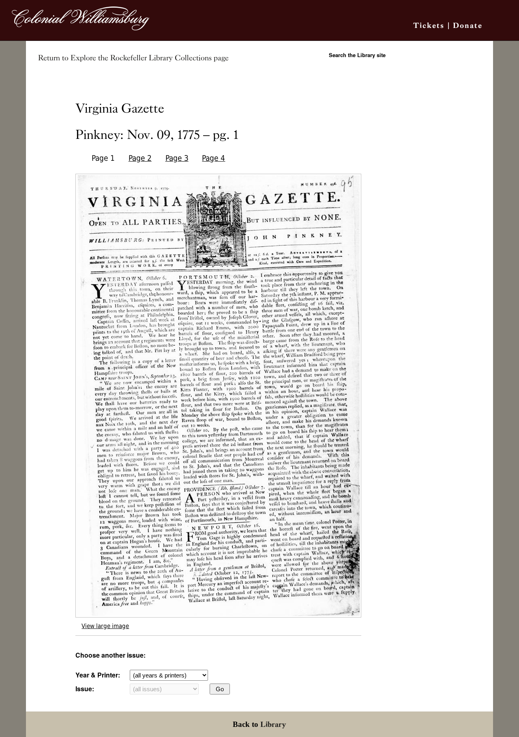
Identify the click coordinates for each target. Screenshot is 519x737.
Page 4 (213, 158)
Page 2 (140, 158)
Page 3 (177, 158)
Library (273, 724)
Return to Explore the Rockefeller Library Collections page (133, 57)
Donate (468, 25)
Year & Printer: (97, 674)
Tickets (428, 25)
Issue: (84, 688)
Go (220, 689)
